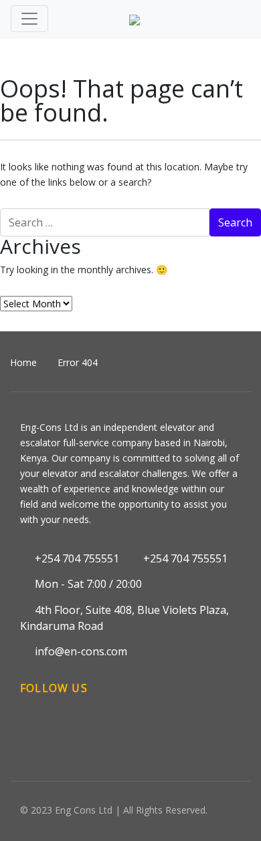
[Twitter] (107, 730)
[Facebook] (31, 730)
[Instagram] (57, 730)
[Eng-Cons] (134, 18)
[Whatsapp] (132, 730)
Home (23, 362)
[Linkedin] (82, 730)
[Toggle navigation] (29, 18)
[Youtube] (158, 730)
